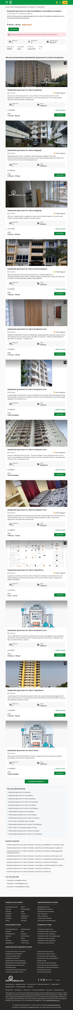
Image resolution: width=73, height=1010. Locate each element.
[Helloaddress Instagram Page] (44, 980)
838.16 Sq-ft (44, 465)
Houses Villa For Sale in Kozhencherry (47, 967)
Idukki (22, 911)
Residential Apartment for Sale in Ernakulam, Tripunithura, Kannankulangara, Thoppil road (34, 848)
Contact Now (14, 29)
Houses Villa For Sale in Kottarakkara (47, 965)
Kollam (23, 907)
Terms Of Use (54, 1007)
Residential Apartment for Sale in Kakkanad (25, 90)
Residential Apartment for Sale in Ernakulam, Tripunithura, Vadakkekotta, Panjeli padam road (35, 859)
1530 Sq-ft (43, 525)
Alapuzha (8, 909)
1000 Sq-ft (43, 166)
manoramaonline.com (54, 1005)
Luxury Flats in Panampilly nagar (47, 920)
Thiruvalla (8, 940)
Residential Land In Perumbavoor (15, 965)
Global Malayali (21, 987)
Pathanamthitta (25, 909)
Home (7, 7)
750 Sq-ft (43, 405)
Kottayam (8, 911)
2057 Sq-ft (43, 764)
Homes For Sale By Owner (13, 956)
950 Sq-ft (43, 224)
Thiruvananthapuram (12, 907)
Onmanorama (31, 984)
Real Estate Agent (11, 967)
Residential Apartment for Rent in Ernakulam (22, 805)
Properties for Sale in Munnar (46, 943)
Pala (7, 938)
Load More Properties (35, 781)
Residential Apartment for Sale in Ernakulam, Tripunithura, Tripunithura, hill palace (32, 862)
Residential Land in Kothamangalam (16, 963)
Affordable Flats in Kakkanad (46, 911)
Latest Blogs (18, 990)
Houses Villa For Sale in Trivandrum (16, 951)
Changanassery (10, 934)
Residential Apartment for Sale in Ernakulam (22, 799)
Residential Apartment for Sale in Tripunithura (25, 570)
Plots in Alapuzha (42, 914)
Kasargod (24, 920)
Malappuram (24, 916)
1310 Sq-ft (43, 344)
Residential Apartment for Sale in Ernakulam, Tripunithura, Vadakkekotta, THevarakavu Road (35, 845)
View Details (59, 115)
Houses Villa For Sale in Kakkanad (46, 956)
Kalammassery (25, 936)
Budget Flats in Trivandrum (45, 909)
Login (64, 2)
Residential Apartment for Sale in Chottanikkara (23, 802)
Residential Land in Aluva (13, 958)
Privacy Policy (46, 1007)
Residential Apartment (21, 7)
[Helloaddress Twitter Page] (41, 980)
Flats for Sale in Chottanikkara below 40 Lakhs (22, 828)
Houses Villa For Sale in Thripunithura (47, 958)
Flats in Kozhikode (43, 916)
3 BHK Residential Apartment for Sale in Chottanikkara (25, 824)
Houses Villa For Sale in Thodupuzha (16, 970)
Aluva (22, 931)
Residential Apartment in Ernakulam (19, 792)
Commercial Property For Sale (14, 972)
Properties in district (17, 880)
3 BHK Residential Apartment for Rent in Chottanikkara (25, 834)
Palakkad (8, 916)
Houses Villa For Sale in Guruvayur (46, 963)
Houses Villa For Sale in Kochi (45, 951)
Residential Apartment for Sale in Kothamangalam (27, 269)
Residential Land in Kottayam (14, 954)
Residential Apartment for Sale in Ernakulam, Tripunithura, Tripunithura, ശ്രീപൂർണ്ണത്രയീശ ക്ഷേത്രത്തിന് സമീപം (35, 852)
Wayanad (24, 918)
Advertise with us (59, 990)
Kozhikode (9, 918)
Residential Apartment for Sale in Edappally (24, 150)
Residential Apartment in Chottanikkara (20, 795)
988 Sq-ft (43, 646)
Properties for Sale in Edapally (46, 938)
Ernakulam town (25, 929)
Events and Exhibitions (38, 990)
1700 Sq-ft (43, 585)
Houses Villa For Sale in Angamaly (15, 960)
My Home (49, 990)
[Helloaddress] (11, 2)
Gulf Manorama (10, 987)
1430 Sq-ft (43, 284)
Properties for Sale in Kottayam (46, 934)
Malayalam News (21, 984)
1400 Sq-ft (43, 105)
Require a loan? (27, 25)
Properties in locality (18, 887)
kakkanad (24, 934)
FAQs (59, 1007)
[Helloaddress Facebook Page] (39, 980)
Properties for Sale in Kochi (45, 929)
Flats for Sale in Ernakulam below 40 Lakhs (21, 821)
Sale (12, 7)
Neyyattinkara (10, 943)
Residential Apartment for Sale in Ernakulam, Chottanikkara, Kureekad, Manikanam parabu (35, 865)
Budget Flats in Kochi (43, 907)
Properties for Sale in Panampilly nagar (49, 936)
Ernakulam (32, 7)
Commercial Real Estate (44, 972)
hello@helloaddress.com (53, 1000)
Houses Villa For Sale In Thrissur (46, 954)
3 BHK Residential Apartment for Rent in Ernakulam (24, 831)
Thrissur (23, 914)
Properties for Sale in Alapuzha (46, 940)
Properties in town (17, 883)
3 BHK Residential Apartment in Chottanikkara (22, 815)
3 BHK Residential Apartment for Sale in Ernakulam (23, 818)
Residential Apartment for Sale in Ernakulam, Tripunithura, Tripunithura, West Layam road (34, 856)
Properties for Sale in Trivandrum (47, 931)
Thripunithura (24, 940)
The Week (30, 987)
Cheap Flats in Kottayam (45, 918)
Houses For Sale (41, 960)
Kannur (8, 920)
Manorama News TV (44, 984)
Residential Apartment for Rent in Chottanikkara (23, 808)
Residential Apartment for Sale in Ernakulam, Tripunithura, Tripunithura (29, 868)
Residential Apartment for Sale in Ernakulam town (27, 329)
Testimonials (27, 990)
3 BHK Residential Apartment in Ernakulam (21, 811)
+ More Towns (25, 943)
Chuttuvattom (55, 984)
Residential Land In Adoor (44, 970)
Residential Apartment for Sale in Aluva (23, 750)
